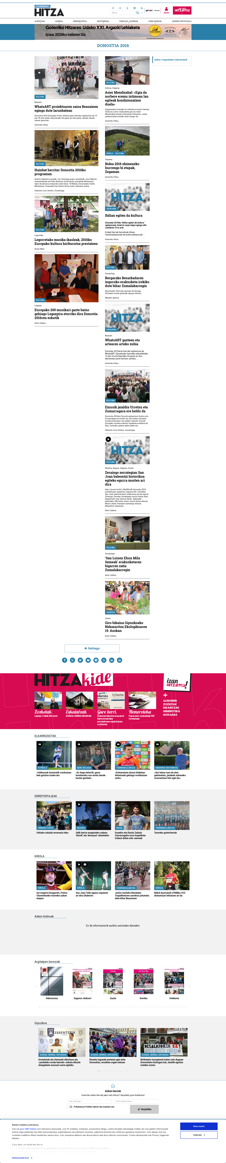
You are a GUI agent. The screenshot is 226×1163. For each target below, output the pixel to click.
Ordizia (108, 88)
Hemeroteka (171, 711)
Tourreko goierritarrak (165, 832)
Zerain (131, 468)
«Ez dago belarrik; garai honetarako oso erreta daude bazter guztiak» (90, 775)
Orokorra (111, 209)
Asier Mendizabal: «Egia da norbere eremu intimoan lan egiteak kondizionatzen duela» (126, 98)
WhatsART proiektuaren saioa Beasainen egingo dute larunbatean (66, 108)
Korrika (143, 998)
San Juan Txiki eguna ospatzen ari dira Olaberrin (92, 894)
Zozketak (170, 704)
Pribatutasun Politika (83, 1107)
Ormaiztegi (110, 273)
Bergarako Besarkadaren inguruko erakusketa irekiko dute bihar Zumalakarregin (127, 282)
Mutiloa (108, 468)
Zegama (115, 88)
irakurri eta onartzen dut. (94, 1107)
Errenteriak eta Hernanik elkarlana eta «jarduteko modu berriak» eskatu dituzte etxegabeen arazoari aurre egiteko (59, 1062)
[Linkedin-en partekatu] (111, 660)
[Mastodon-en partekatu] (80, 660)
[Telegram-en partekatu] (96, 660)
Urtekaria (174, 998)
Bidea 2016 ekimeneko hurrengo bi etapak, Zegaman (122, 168)
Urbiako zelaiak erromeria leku (52, 832)
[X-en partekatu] (72, 660)
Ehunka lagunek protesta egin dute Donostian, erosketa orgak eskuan (107, 1061)
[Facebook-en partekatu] (64, 660)
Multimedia (103, 21)
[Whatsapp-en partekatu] (103, 660)
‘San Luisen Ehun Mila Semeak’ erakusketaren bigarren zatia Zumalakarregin (123, 564)
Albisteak (40, 21)
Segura (116, 468)
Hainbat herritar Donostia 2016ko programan (60, 172)
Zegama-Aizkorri (82, 998)
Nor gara (170, 714)
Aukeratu (197, 1135)
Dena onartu (199, 1126)
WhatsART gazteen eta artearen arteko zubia (122, 342)
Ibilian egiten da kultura (123, 215)
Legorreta (39, 235)
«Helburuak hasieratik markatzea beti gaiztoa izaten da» (53, 774)
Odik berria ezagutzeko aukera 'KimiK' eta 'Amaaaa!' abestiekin (92, 834)
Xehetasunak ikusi (20, 1158)
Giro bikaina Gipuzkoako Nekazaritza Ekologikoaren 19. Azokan (126, 627)
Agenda (59, 21)
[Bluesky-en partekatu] (88, 660)
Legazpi (38, 305)
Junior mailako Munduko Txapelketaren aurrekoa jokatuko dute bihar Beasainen (132, 895)
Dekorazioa (52, 998)
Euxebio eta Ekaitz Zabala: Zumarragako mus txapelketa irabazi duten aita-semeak (130, 835)
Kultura (40, 97)
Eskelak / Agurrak (128, 21)
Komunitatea (80, 21)
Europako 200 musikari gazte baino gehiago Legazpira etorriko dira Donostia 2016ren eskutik (66, 314)
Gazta (113, 998)
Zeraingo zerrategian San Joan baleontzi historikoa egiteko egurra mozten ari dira (125, 478)
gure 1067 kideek (28, 1129)
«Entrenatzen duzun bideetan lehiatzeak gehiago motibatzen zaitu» (131, 775)
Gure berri (170, 700)
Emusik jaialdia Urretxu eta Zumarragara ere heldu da (126, 409)
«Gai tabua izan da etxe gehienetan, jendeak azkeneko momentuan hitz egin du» (170, 775)
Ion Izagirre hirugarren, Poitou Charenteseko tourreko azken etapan (51, 895)
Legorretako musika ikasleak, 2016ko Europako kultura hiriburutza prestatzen (66, 242)
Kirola (109, 153)
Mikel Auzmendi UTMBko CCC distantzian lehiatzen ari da (169, 894)
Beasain (38, 102)
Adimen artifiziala (181, 21)
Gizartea (110, 612)
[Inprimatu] (119, 660)
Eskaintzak (171, 707)
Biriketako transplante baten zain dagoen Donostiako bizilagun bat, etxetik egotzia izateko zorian (161, 1062)
